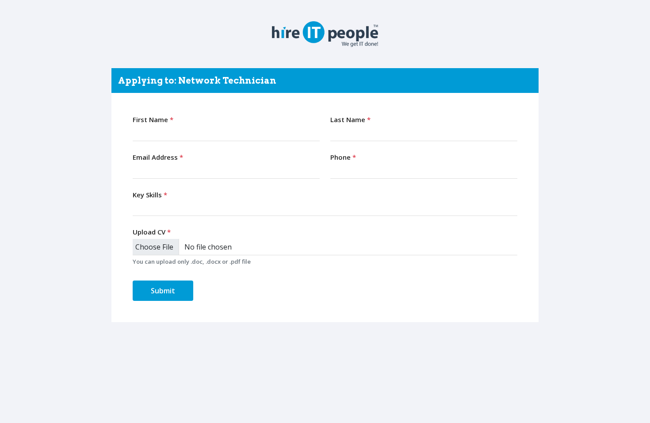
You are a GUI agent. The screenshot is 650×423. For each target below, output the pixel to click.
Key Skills (150, 194)
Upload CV (152, 231)
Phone (343, 157)
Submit (163, 291)
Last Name (350, 119)
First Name (153, 119)
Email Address (158, 157)
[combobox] (325, 208)
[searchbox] (137, 207)
